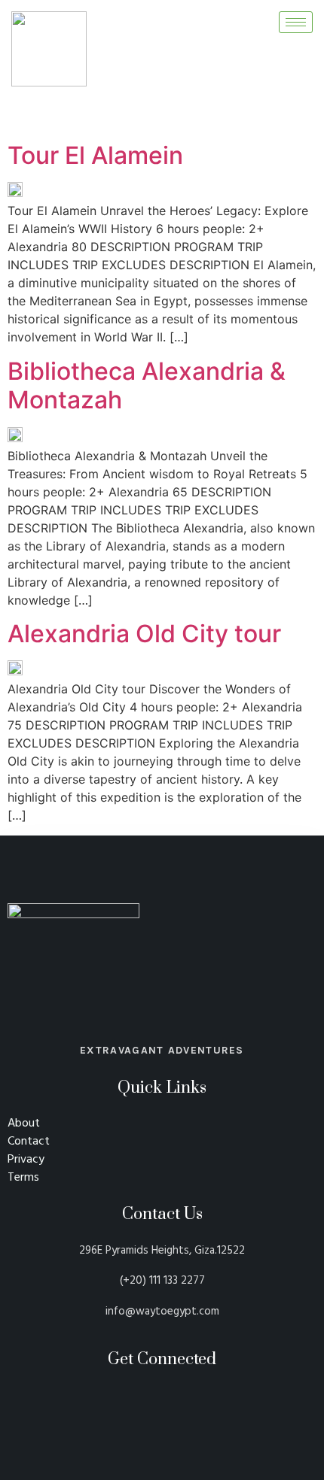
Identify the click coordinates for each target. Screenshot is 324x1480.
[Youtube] (300, 108)
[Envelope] (182, 1399)
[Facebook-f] (142, 1399)
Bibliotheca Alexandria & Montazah (147, 385)
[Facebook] (272, 108)
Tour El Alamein (95, 155)
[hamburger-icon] (296, 22)
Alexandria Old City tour (144, 634)
